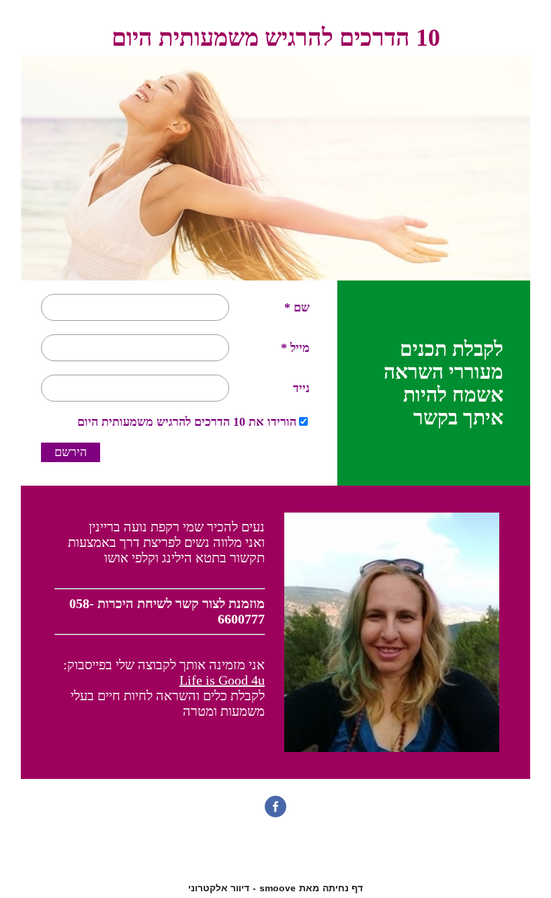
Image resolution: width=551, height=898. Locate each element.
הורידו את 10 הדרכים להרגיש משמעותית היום (186, 421)
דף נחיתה (343, 888)
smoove (277, 888)
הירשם (70, 452)
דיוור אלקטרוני (218, 888)
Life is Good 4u (222, 680)
